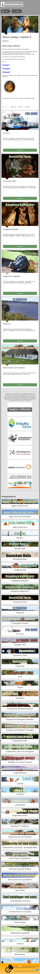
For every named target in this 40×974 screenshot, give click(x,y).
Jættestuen (20, 698)
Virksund (19, 944)
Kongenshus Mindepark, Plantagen (20, 730)
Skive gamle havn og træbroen (20, 880)
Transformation (20, 922)
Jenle (20, 677)
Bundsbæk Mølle (20, 559)
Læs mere (20, 150)
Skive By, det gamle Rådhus (20, 869)
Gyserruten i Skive (20, 655)
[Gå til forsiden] (12, 6)
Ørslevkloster (20, 954)
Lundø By (20, 794)
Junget (20, 687)
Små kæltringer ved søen (20, 901)
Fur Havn (6, 133)
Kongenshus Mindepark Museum (20, 709)
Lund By (20, 783)
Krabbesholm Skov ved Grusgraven (20, 751)
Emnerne (20, 106)
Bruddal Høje (20, 549)
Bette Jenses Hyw (20, 527)
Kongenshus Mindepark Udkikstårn (20, 719)
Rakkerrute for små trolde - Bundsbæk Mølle (20, 847)
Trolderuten (13, 106)
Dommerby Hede (9, 181)
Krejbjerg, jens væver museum (20, 762)
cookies (20, 966)
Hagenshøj (20, 666)
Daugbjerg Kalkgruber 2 (20, 591)
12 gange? (6, 68)
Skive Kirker (20, 890)
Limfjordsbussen (19, 773)
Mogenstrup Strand (19, 815)
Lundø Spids (20, 805)
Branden (20, 538)
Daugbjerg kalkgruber (11, 229)
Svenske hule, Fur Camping (20, 912)
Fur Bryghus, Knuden (20, 623)
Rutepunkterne (9, 496)
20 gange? (6, 72)
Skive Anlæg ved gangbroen (20, 858)
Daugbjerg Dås (20, 570)
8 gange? (5, 65)
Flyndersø (6, 324)
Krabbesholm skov (20, 741)
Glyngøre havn (20, 645)
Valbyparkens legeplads (11, 276)
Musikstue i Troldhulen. (20, 826)
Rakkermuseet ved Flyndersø (14, 368)
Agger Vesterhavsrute (19, 506)
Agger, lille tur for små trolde (20, 516)
